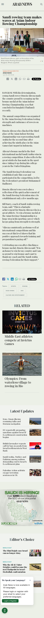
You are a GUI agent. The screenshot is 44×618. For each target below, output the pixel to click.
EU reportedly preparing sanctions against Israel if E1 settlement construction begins (15, 433)
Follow (37, 79)
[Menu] (2, 4)
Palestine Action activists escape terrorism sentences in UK (14, 472)
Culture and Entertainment (15, 295)
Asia (22, 290)
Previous (3, 42)
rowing (24, 286)
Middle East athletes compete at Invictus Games (19, 340)
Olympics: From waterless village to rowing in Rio (18, 382)
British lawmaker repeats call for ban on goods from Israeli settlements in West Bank (15, 447)
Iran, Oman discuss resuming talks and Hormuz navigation (12, 421)
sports (13, 286)
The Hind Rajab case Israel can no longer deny (15, 551)
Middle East (7, 548)
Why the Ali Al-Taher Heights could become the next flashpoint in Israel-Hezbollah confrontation (15, 568)
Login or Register (10, 601)
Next (41, 42)
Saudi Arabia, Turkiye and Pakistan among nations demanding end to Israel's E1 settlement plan (15, 460)
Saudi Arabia (10, 290)
